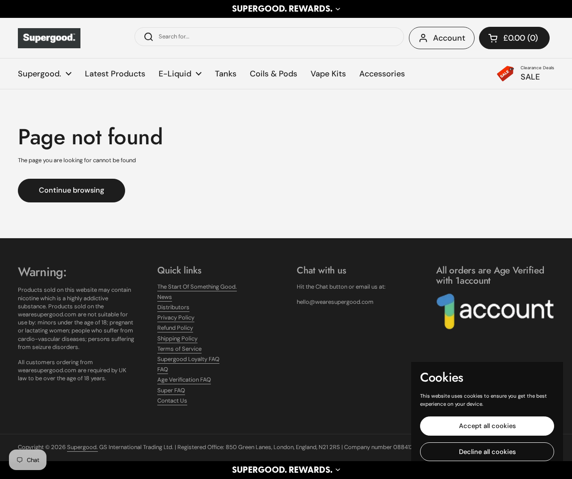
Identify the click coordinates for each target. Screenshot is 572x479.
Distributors (173, 307)
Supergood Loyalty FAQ (188, 359)
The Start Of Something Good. (197, 286)
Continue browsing (71, 190)
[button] (286, 9)
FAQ (162, 369)
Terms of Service (179, 349)
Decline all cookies (487, 451)
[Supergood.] (49, 38)
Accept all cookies (487, 425)
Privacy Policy (175, 317)
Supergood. (82, 447)
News (164, 297)
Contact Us (172, 400)
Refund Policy (175, 328)
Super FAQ (171, 390)
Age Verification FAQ (184, 379)
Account (449, 38)
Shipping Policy (177, 338)
